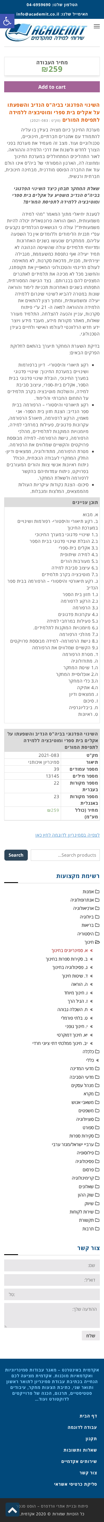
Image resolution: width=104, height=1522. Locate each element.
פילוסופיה (85, 1153)
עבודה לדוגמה (82, 1427)
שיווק (89, 1203)
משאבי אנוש (83, 1102)
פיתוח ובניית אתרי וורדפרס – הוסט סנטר (52, 1506)
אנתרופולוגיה (82, 900)
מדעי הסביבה (82, 1077)
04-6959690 (39, 4)
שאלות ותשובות (80, 1450)
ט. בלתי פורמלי (74, 1018)
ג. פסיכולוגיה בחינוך (70, 967)
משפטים (86, 1111)
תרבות (88, 1229)
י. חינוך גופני (76, 1026)
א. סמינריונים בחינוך (70, 950)
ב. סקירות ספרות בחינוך (67, 959)
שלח (90, 1336)
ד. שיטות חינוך (75, 976)
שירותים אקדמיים (79, 1461)
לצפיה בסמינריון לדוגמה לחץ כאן (67, 835)
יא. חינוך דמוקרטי (72, 1035)
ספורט (88, 1127)
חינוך (89, 942)
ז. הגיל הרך (78, 1001)
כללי (90, 1060)
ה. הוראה (79, 984)
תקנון (91, 1438)
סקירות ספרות (81, 1136)
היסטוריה (85, 934)
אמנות (88, 892)
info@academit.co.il (37, 14)
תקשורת (86, 1220)
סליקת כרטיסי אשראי (75, 1484)
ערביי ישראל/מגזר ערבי (73, 1144)
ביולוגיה (87, 917)
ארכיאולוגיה (83, 908)
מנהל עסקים (82, 1085)
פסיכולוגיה (84, 1161)
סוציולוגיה (85, 1119)
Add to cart (52, 86)
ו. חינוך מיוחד (76, 993)
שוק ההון (86, 1195)
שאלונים (86, 1187)
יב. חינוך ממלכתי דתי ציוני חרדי (60, 1043)
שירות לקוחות (82, 1212)
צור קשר (88, 1472)
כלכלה (88, 1051)
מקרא (89, 1094)
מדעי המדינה (82, 1068)
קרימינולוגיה (83, 1178)
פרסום (88, 1170)
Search (16, 855)
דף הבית (88, 1416)
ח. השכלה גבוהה (72, 1009)
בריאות (88, 925)
